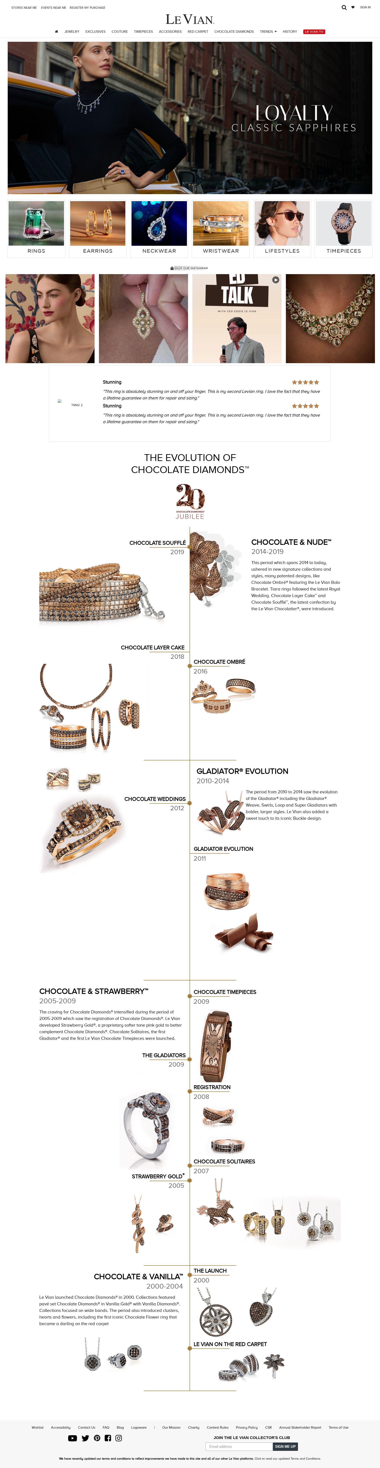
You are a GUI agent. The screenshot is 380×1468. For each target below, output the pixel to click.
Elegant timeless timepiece (131, 394)
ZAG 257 (77, 405)
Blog (120, 1428)
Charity (193, 1428)
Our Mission (171, 1428)
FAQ (106, 1428)
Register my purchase (88, 7)
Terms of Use (339, 1428)
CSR (268, 1428)
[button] (16, 118)
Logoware (139, 1428)
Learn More (50, 318)
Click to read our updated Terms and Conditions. (288, 1458)
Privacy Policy (247, 1428)
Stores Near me (24, 7)
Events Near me (53, 7)
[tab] (36, 229)
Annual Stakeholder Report (300, 1428)
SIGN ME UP (285, 1446)
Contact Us (86, 1428)
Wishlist (38, 1428)
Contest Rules (217, 1428)
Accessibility (61, 1428)
